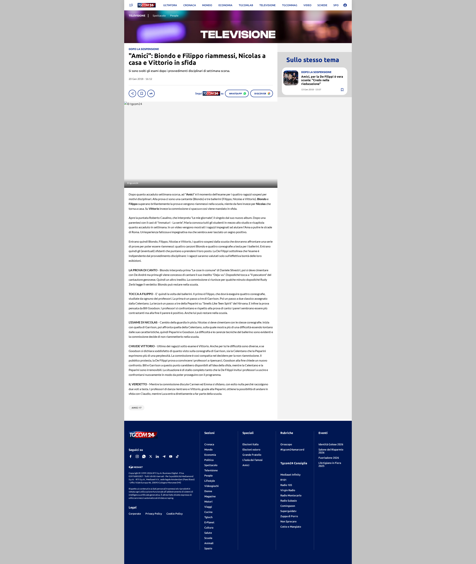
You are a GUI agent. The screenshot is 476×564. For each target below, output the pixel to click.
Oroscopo (286, 444)
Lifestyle (209, 480)
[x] (150, 456)
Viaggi (208, 506)
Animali (208, 543)
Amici (245, 465)
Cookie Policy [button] (174, 513)
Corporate (135, 513)
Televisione (211, 470)
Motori (208, 501)
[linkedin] (157, 456)
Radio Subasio (288, 500)
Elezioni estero (251, 449)
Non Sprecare (288, 521)
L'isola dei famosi (252, 459)
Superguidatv (288, 511)
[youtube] (171, 456)
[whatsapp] (144, 456)
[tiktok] (177, 456)
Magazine (210, 496)
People (208, 475)
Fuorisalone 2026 (329, 457)
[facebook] (130, 456)
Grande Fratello (251, 454)
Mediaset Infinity (290, 474)
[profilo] (345, 5)
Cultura (208, 527)
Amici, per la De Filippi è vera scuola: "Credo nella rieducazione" (322, 80)
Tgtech (208, 517)
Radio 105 (286, 485)
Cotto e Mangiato (290, 526)
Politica (208, 459)
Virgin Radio (287, 490)
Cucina (208, 511)
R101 (283, 479)
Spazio (208, 548)
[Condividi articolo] (132, 93)
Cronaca (209, 444)
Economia (210, 454)
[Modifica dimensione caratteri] (151, 93)
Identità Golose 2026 (331, 444)
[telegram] (164, 456)
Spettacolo (210, 465)
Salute (208, 532)
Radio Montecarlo (290, 495)
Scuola (208, 538)
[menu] (131, 5)
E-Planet (209, 522)
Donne (208, 491)
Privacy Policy (153, 513)
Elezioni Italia (250, 444)
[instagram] (137, 456)
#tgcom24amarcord (292, 449)
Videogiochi (211, 485)
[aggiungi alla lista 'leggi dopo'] (142, 93)
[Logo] (147, 5)
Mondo (208, 449)
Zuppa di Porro (289, 516)
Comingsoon (287, 505)
